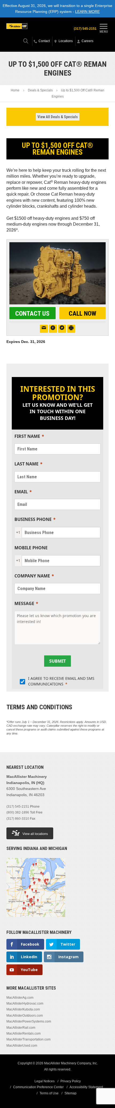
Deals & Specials (40, 90)
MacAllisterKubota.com (23, 1009)
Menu (103, 31)
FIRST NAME (27, 436)
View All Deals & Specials (57, 117)
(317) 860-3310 (17, 818)
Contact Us (32, 313)
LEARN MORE (87, 11)
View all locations (35, 834)
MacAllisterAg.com (19, 997)
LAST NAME (26, 464)
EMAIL (21, 492)
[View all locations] (35, 920)
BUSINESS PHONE (33, 519)
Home (15, 90)
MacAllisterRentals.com (23, 1033)
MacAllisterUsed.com (21, 1045)
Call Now (82, 313)
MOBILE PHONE (31, 548)
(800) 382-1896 (17, 812)
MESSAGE (24, 603)
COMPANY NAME (32, 576)
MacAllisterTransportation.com (28, 1039)
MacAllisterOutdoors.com (24, 1015)
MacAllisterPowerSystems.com (28, 1021)
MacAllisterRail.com (20, 1027)
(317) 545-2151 (85, 29)
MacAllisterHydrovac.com (24, 1003)
